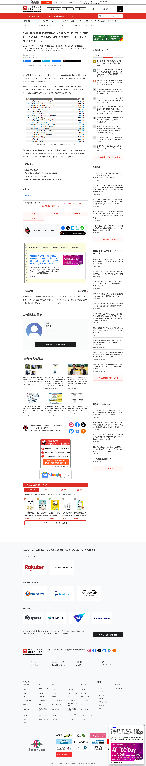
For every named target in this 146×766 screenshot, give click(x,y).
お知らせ (101, 691)
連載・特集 (27, 21)
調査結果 (27, 195)
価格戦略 (26, 710)
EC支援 (98, 3)
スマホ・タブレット (43, 700)
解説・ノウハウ (102, 695)
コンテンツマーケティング (84, 21)
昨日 (97, 55)
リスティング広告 (100, 21)
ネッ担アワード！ (68, 9)
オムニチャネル (43, 715)
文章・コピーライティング (72, 704)
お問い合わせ (80, 662)
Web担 (58, 430)
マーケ (47, 490)
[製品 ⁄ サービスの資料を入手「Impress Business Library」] (64, 749)
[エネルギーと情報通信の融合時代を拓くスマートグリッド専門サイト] (98, 742)
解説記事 (117, 685)
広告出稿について (108, 9)
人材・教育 (85, 710)
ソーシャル (41, 693)
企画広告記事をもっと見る (109, 378)
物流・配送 (56, 710)
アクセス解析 (85, 697)
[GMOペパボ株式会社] (89, 593)
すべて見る (109, 468)
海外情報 (45, 21)
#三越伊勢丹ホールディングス (50, 206)
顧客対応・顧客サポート (43, 710)
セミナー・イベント (103, 688)
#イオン (43, 203)
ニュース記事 (118, 688)
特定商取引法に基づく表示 (59, 665)
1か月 (118, 55)
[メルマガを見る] (89, 650)
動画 (40, 704)
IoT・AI (92, 1)
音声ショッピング (72, 693)
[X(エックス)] (83, 424)
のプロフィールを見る (55, 344)
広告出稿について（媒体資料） (60, 662)
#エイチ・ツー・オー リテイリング (57, 203)
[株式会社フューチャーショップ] (35, 593)
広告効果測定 (57, 704)
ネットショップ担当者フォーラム (32, 9)
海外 (38, 21)
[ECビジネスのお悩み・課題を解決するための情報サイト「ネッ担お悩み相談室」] (64, 755)
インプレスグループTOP (106, 665)
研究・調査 (104, 1)
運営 (83, 704)
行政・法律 (70, 719)
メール (25, 693)
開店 (54, 715)
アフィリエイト (112, 21)
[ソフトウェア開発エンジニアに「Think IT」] (81, 736)
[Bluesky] (104, 650)
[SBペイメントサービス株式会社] (62, 567)
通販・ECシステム (43, 719)
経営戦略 (79, 490)
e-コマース (31, 490)
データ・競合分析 (57, 700)
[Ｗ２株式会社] (79, 618)
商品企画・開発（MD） (72, 710)
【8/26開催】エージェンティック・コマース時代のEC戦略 (44, 65)
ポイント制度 (71, 700)
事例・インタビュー (104, 702)
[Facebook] (77, 424)
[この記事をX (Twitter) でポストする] (68, 228)
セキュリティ (27, 715)
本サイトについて (32, 662)
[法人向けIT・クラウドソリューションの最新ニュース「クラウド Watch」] (64, 742)
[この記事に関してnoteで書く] (77, 228)
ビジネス (63, 490)
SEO (83, 689)
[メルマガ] (71, 424)
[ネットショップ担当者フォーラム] (32, 653)
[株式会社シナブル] (102, 618)
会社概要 (78, 665)
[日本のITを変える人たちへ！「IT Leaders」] (81, 742)
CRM (54, 697)
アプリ (84, 693)
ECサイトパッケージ (72, 715)
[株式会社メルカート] (56, 618)
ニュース (33, 26)
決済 (25, 719)
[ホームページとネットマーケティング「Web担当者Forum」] (98, 736)
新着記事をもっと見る (109, 239)
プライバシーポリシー (34, 665)
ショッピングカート (87, 715)
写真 (25, 704)
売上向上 (26, 697)
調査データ (102, 698)
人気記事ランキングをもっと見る (109, 157)
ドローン (88, 3)
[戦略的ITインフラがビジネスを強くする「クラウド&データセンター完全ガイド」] (64, 736)
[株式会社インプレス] (37, 745)
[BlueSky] (71, 431)
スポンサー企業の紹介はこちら (108, 635)
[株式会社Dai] (62, 593)
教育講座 (93, 3)
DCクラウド (98, 1)
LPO (69, 697)
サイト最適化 (27, 700)
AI (58, 21)
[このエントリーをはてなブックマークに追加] (72, 228)
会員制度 (41, 697)
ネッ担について (95, 9)
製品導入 (71, 2)
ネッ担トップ (26, 26)
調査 (83, 719)
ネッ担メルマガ (80, 9)
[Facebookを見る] (94, 650)
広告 (54, 693)
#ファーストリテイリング (75, 203)
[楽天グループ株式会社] (35, 567)
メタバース (65, 21)
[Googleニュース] (77, 431)
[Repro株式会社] (33, 618)
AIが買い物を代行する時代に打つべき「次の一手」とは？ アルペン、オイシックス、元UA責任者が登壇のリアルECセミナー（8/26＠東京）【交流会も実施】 (127, 732)
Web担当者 (59, 2)
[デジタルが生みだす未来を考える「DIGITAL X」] (81, 749)
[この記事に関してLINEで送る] (82, 228)
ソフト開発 (87, 1)
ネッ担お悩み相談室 (53, 9)
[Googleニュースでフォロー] (109, 650)
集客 (72, 21)
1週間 (108, 55)
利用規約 (102, 662)
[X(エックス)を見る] (99, 650)
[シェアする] (63, 228)
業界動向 (55, 719)
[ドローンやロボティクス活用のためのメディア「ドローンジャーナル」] (98, 749)
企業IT (81, 1)
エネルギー (82, 3)
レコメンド (85, 700)
